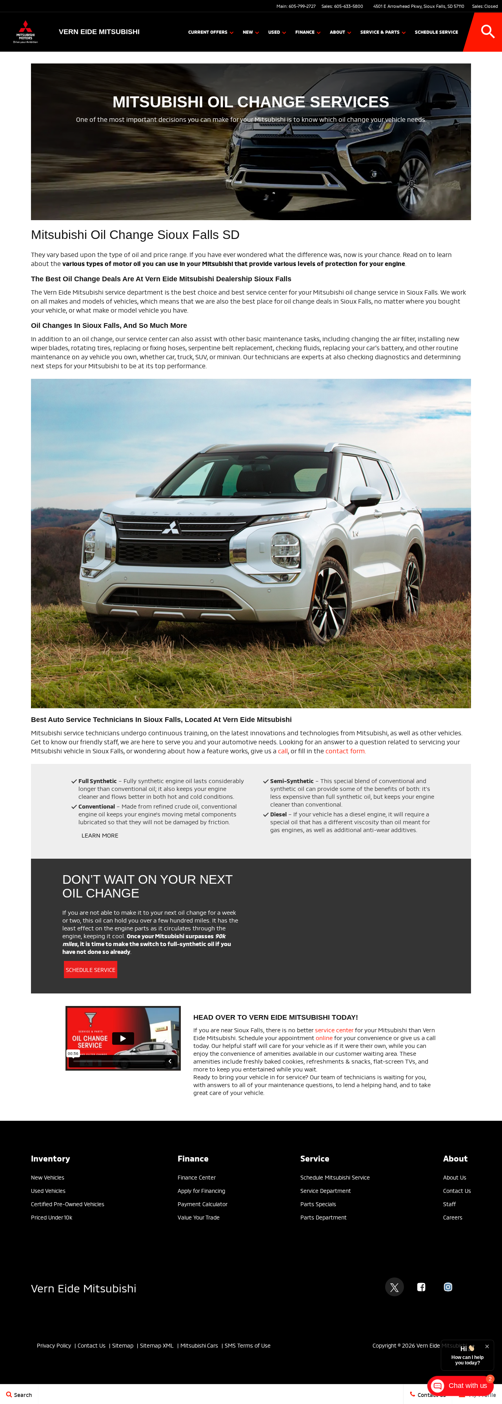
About (337, 31)
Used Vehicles (48, 1190)
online (324, 1037)
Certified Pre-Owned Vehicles (67, 1203)
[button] (488, 32)
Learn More (100, 835)
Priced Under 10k (51, 1217)
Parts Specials (318, 1203)
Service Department (325, 1190)
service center (334, 1029)
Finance (305, 31)
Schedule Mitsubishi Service (335, 1177)
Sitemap (122, 1345)
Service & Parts (380, 31)
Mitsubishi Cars (199, 1345)
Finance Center (197, 1177)
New (248, 31)
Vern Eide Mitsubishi (83, 1287)
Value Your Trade (199, 1217)
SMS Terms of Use (248, 1345)
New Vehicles (47, 1177)
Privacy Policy (54, 1345)
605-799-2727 (302, 6)
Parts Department (323, 1217)
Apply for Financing (201, 1190)
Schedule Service (436, 31)
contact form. (346, 750)
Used (274, 31)
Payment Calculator (202, 1203)
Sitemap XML (157, 1345)
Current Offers (207, 31)
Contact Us (91, 1345)
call (283, 750)
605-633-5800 (348, 6)
